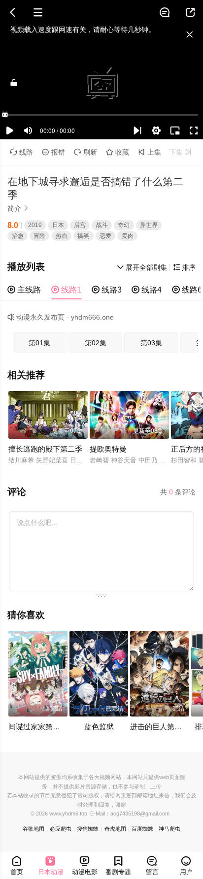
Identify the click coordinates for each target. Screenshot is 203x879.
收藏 (117, 152)
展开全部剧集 (142, 267)
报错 (53, 152)
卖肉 (128, 235)
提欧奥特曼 (108, 449)
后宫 (80, 225)
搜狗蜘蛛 (88, 829)
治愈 (18, 235)
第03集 (151, 343)
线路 (21, 152)
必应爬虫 (60, 829)
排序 (184, 267)
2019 (35, 225)
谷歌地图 (33, 829)
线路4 (147, 289)
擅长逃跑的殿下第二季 (45, 449)
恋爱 (105, 235)
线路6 (187, 289)
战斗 (102, 225)
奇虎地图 (115, 829)
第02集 (95, 343)
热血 (62, 235)
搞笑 (83, 235)
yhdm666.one (92, 317)
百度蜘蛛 (142, 829)
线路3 (107, 289)
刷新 (85, 152)
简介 (18, 208)
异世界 (149, 225)
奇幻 (124, 225)
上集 (149, 152)
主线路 (24, 289)
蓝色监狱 (99, 726)
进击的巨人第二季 (159, 726)
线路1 (66, 289)
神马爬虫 (169, 829)
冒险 (39, 235)
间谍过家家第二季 (38, 726)
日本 (58, 225)
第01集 (39, 343)
